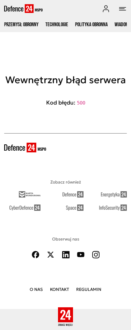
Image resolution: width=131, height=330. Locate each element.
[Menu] (122, 8)
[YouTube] (80, 254)
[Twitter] (50, 254)
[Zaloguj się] (106, 8)
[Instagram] (95, 254)
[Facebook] (35, 254)
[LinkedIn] (65, 254)
